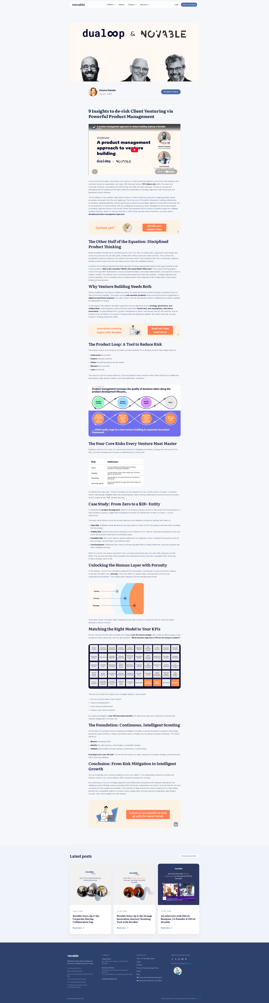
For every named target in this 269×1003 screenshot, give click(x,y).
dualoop (138, 206)
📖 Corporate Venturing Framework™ (149, 977)
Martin (93, 266)
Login (176, 4)
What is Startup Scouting (74, 971)
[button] (111, 4)
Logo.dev (199, 998)
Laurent (104, 571)
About (139, 971)
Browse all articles (189, 856)
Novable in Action (171, 92)
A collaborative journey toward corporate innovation (77, 986)
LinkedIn (190, 963)
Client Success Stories (74, 968)
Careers (139, 965)
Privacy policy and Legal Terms (147, 968)
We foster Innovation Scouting (76, 979)
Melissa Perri (112, 311)
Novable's (145, 200)
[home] (78, 4)
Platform (121, 5)
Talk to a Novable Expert (145, 958)
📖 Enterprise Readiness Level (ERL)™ (150, 980)
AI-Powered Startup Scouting (76, 982)
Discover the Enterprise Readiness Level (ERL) (80, 975)
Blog (138, 974)
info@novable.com (109, 979)
